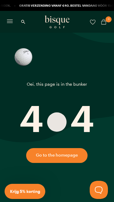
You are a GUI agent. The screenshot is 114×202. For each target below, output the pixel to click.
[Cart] (102, 22)
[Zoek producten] (23, 21)
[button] (25, 191)
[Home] (57, 21)
